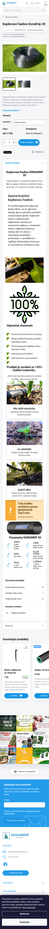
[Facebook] (5, 864)
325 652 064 (13, 857)
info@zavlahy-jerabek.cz (18, 852)
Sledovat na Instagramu (26, 771)
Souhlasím (25, 922)
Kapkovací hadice (18, 613)
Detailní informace (11, 110)
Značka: (14, 36)
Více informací (28, 907)
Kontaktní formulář (15, 873)
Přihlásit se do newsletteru (16, 820)
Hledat (43, 10)
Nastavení (24, 914)
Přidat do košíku (26, 142)
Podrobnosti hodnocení (35, 30)
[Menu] (45, 3)
